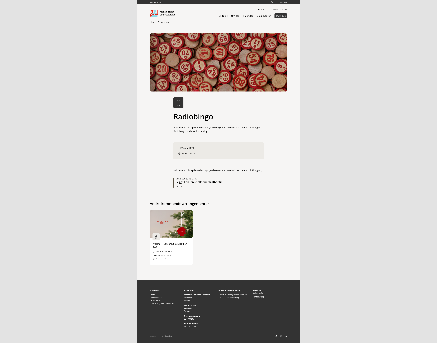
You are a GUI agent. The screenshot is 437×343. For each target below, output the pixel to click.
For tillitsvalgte (259, 297)
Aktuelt (223, 15)
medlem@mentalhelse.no (236, 294)
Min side (283, 2)
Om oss (235, 15)
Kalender (248, 15)
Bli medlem (259, 9)
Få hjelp (273, 2)
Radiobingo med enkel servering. (190, 131)
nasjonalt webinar (164, 252)
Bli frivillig (273, 9)
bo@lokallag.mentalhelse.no (162, 303)
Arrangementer (164, 22)
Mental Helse (155, 2)
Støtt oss (281, 15)
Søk (285, 9)
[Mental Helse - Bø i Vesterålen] (154, 13)
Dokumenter (264, 15)
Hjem (152, 22)
